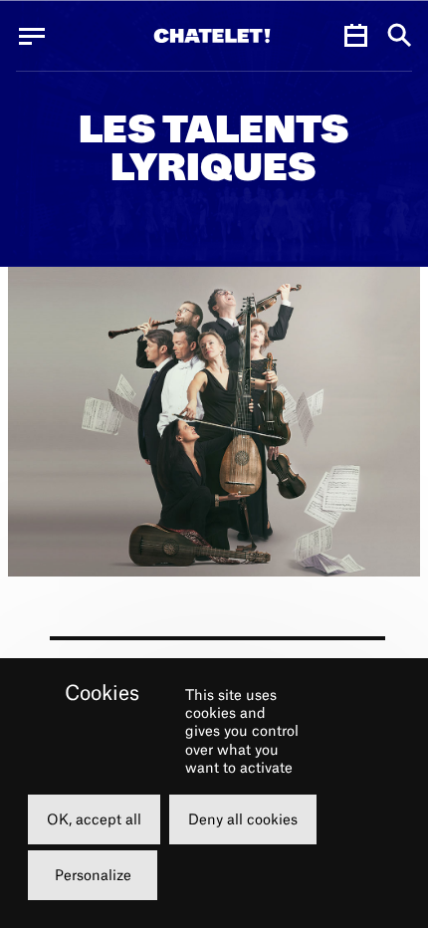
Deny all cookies (243, 819)
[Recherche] (399, 36)
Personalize (93, 874)
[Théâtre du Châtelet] (212, 36)
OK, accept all (94, 819)
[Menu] (32, 36)
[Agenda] (355, 36)
